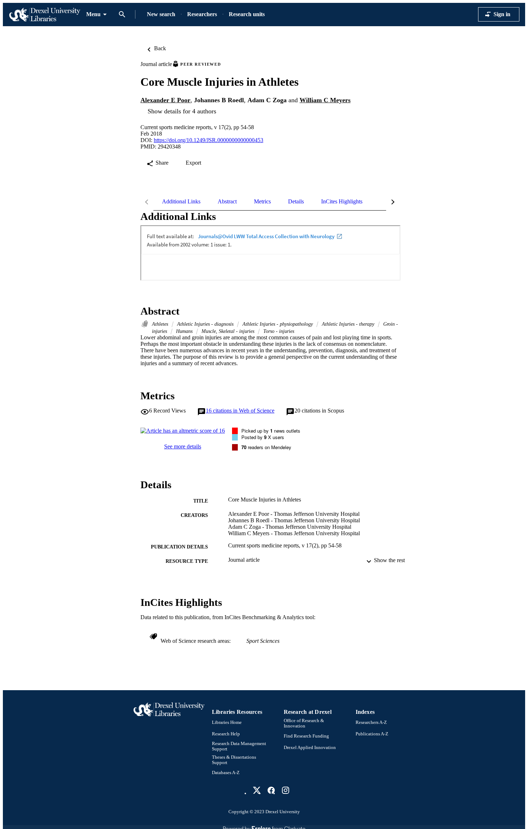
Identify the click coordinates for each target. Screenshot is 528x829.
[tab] (181, 201)
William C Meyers (325, 100)
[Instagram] (285, 790)
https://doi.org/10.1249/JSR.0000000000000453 (208, 140)
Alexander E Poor (165, 100)
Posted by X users (262, 437)
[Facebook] (271, 790)
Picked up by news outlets (270, 430)
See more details (182, 446)
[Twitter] (257, 790)
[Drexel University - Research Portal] (44, 14)
